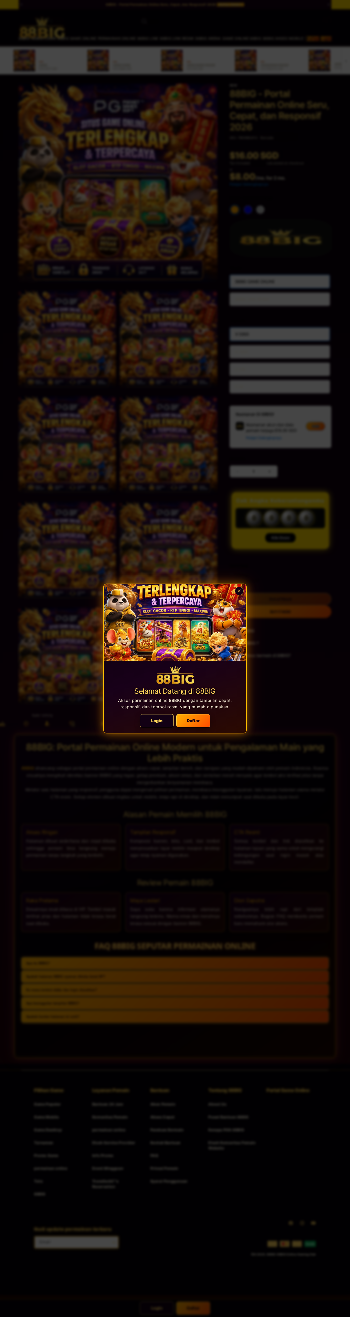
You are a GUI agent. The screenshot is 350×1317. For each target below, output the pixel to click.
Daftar (193, 720)
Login (157, 720)
